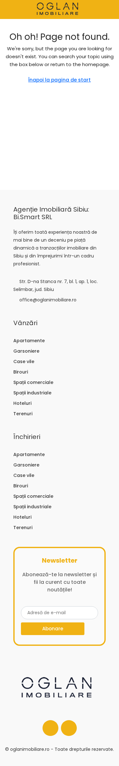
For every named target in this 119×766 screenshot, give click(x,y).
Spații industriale (32, 393)
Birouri (20, 372)
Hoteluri (22, 403)
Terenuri (22, 414)
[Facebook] (50, 728)
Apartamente (29, 340)
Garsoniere (26, 351)
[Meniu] (10, 9)
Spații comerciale (33, 382)
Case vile (23, 361)
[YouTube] (69, 728)
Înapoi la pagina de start (59, 80)
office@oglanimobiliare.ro (47, 300)
